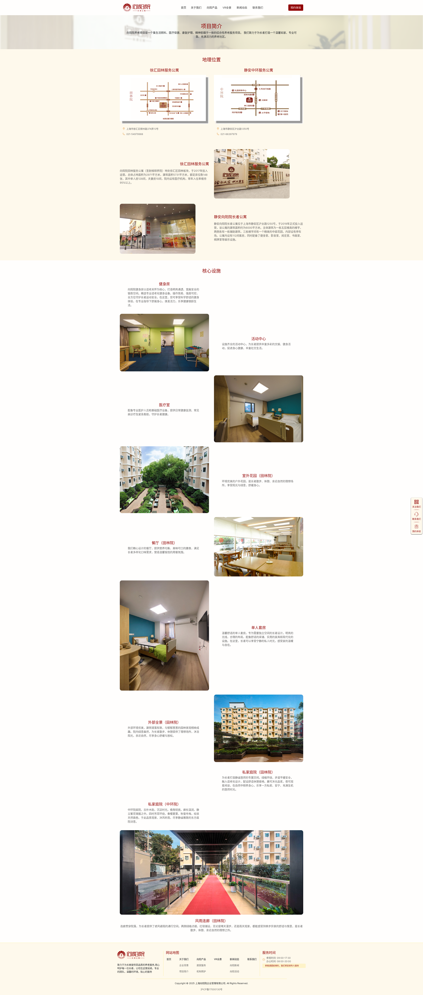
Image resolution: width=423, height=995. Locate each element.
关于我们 (196, 7)
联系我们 (257, 7)
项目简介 (184, 971)
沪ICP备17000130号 (211, 989)
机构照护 (201, 971)
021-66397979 (229, 134)
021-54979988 (134, 134)
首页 (183, 7)
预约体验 (295, 7)
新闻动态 (242, 7)
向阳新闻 (234, 965)
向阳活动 (234, 971)
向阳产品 (212, 7)
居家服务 (201, 965)
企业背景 (184, 965)
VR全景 (227, 7)
